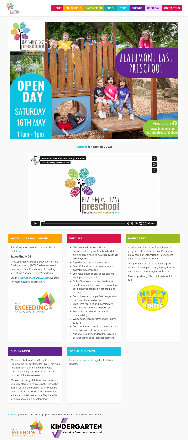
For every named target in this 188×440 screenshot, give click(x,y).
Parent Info (94, 8)
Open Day (153, 8)
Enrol (110, 8)
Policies (12, 414)
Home (57, 8)
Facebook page (90, 360)
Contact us (172, 8)
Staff (123, 8)
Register (81, 146)
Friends (137, 8)
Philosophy (73, 8)
